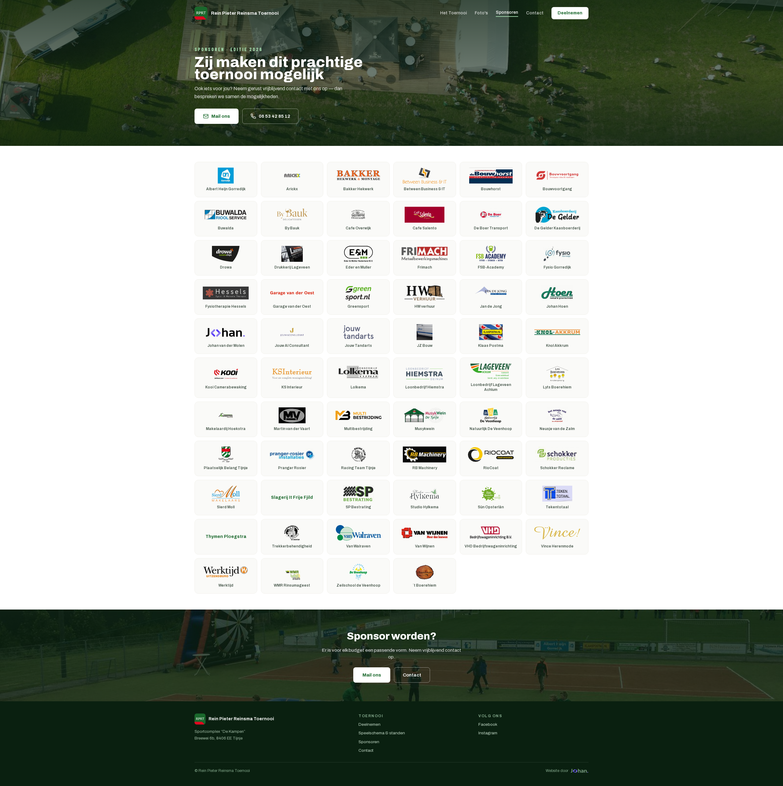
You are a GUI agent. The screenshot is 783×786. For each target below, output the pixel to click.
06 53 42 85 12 (274, 116)
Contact (535, 13)
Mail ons (220, 116)
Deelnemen (570, 13)
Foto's (481, 13)
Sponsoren (507, 12)
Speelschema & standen (381, 733)
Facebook (487, 724)
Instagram (487, 733)
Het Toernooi (453, 13)
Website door (557, 771)
